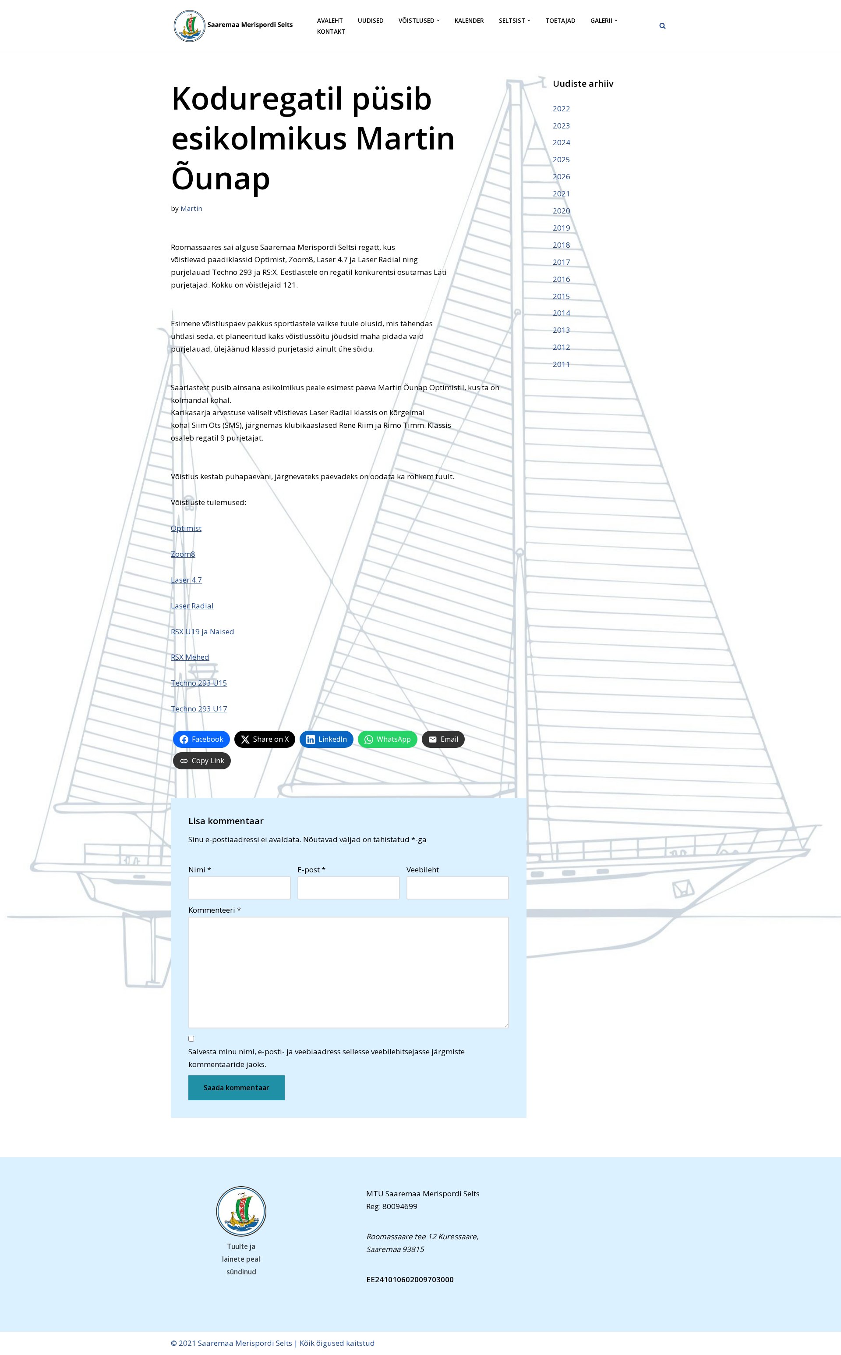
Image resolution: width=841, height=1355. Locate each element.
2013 (561, 330)
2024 (561, 142)
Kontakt (331, 31)
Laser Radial (192, 606)
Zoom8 (183, 554)
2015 (561, 296)
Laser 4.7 (186, 580)
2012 (561, 347)
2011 (561, 364)
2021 (561, 193)
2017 (561, 262)
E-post (311, 869)
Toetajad (560, 20)
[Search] (662, 25)
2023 (561, 126)
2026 (561, 176)
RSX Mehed (190, 657)
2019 (561, 228)
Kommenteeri (214, 910)
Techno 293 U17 (199, 709)
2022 (561, 108)
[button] (438, 20)
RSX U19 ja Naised (202, 631)
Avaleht (330, 20)
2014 (561, 313)
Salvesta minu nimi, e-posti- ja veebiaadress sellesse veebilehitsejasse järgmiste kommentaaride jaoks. (326, 1057)
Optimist (186, 528)
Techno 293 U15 (199, 683)
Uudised (371, 20)
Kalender (469, 20)
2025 (561, 159)
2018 (561, 245)
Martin (191, 208)
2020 (561, 211)
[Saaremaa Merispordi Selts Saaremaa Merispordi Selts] (236, 26)
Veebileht (422, 869)
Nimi (199, 869)
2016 (561, 279)
